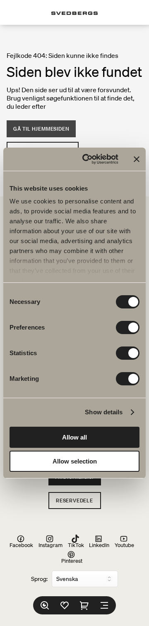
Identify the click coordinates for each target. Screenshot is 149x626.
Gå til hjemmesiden (41, 128)
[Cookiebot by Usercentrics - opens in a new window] (87, 159)
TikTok (76, 545)
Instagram (50, 545)
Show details (104, 412)
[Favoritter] (65, 605)
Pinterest (71, 560)
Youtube (124, 545)
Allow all (74, 437)
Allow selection (75, 461)
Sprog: (39, 579)
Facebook (21, 545)
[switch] (127, 327)
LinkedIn (99, 545)
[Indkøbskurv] (84, 605)
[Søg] (45, 605)
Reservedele (74, 500)
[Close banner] (136, 159)
